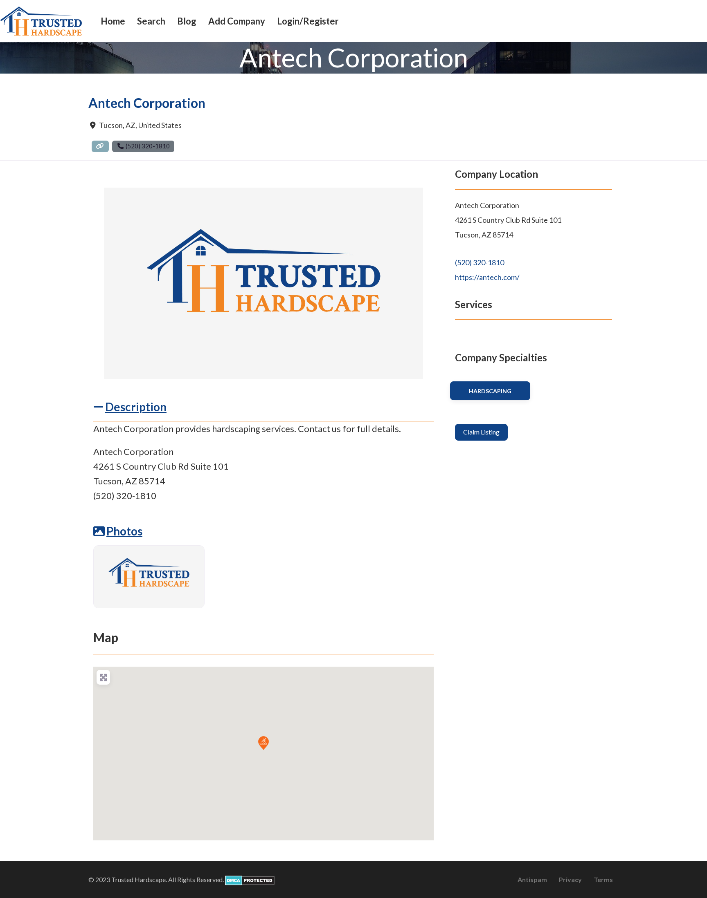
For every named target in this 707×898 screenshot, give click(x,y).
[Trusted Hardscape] (41, 20)
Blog (186, 21)
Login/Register (308, 21)
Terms (603, 879)
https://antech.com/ (487, 277)
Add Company (236, 21)
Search (151, 21)
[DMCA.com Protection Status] (250, 879)
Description (136, 407)
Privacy (570, 879)
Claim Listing (481, 432)
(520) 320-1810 (479, 262)
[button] (263, 743)
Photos (124, 531)
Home (113, 21)
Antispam (532, 879)
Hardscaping (490, 390)
